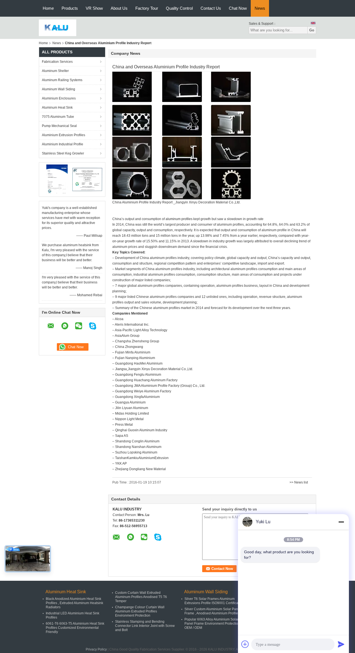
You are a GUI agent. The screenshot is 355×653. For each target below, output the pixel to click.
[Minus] (341, 522)
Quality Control (179, 8)
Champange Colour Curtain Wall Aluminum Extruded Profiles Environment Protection (139, 611)
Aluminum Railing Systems (62, 80)
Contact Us (211, 8)
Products (70, 8)
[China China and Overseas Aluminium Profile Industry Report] (181, 135)
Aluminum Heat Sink (57, 107)
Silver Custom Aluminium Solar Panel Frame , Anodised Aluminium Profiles (212, 611)
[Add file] (245, 644)
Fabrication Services (57, 62)
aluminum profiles (179, 219)
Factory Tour (146, 8)
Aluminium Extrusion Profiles (63, 135)
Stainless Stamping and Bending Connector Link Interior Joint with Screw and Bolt (145, 626)
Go (311, 30)
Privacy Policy (96, 649)
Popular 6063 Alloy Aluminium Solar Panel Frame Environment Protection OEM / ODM (212, 623)
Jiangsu (121, 369)
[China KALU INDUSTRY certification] (57, 179)
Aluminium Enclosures (59, 98)
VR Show (94, 8)
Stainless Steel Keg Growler (63, 153)
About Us (119, 8)
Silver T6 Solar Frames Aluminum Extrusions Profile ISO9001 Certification (214, 601)
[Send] (341, 644)
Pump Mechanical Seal (59, 126)
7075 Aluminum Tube (58, 117)
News (260, 8)
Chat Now (238, 8)
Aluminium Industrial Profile (62, 144)
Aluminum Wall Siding (58, 89)
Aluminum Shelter (55, 71)
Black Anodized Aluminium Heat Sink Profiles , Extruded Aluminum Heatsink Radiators (74, 603)
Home (48, 8)
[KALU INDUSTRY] (57, 27)
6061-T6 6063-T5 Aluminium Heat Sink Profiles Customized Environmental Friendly (75, 628)
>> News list (299, 482)
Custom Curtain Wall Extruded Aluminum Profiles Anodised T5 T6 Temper (141, 597)
